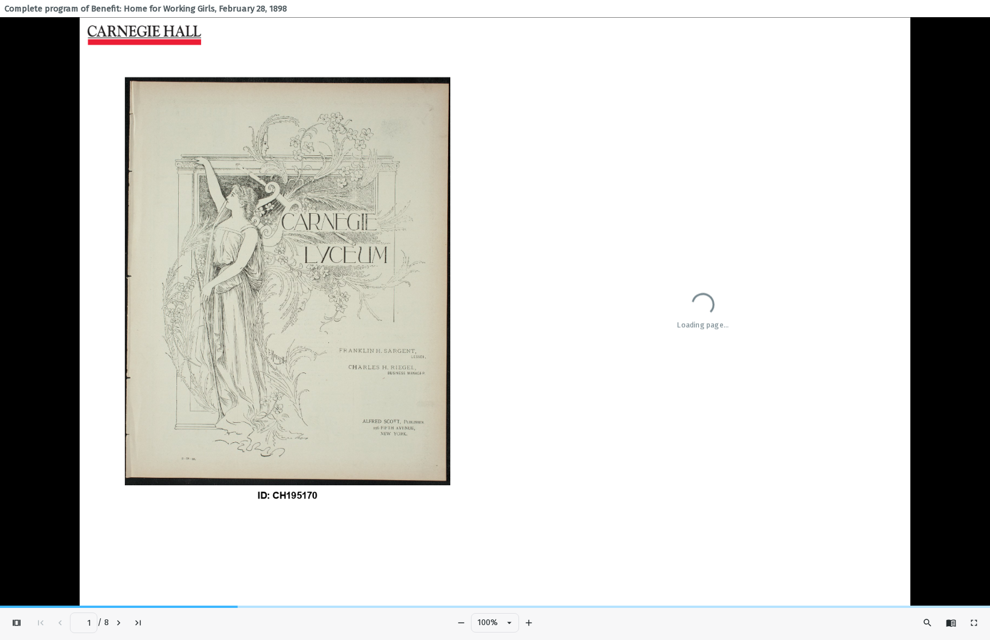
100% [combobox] (487, 622)
